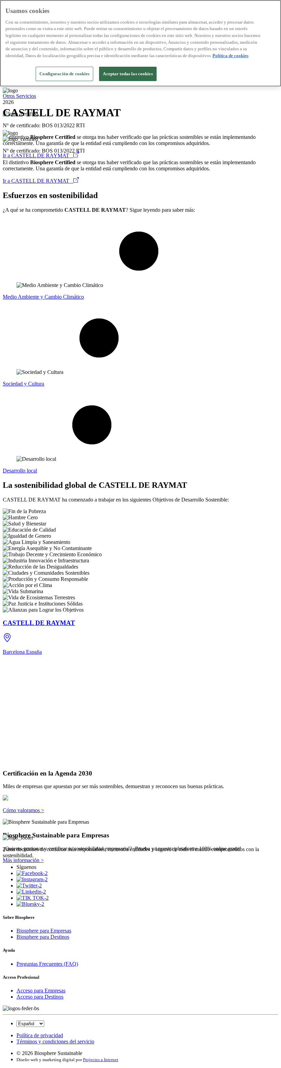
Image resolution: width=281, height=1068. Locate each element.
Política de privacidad (39, 1035)
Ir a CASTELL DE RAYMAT (38, 155)
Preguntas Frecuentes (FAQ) (47, 964)
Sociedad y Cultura (23, 384)
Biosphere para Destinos (42, 937)
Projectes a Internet (100, 1059)
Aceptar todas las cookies (127, 73)
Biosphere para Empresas (43, 931)
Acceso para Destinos (39, 997)
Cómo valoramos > (23, 810)
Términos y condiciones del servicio (55, 1041)
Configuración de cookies (64, 73)
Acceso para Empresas (40, 990)
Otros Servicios (19, 96)
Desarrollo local (20, 470)
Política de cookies (230, 55)
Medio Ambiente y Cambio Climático (43, 297)
